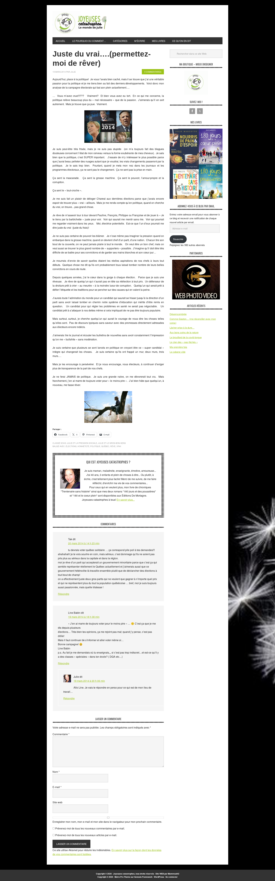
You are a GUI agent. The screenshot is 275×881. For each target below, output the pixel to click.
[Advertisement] (164, 22)
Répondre (63, 594)
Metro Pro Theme (122, 876)
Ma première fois (178, 347)
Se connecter (172, 876)
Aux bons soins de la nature (184, 332)
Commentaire (61, 734)
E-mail (57, 787)
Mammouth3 (173, 873)
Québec (105, 446)
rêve (113, 446)
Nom (56, 772)
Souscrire (178, 239)
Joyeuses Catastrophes (79, 23)
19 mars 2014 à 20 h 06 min (89, 681)
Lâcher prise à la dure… (182, 327)
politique (95, 446)
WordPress (159, 876)
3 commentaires (152, 71)
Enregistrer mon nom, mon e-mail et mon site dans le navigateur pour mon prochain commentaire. (107, 822)
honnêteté (83, 446)
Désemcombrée (178, 314)
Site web (57, 802)
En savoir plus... (126, 499)
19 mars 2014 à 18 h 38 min (83, 617)
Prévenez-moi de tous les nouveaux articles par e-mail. (86, 835)
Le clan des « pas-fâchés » (184, 342)
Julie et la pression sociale (82, 443)
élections (71, 446)
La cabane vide (177, 351)
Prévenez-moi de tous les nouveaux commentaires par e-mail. (90, 828)
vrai (118, 446)
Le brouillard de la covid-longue (186, 337)
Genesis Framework (143, 876)
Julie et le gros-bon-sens (112, 443)
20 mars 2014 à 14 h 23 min (83, 543)
